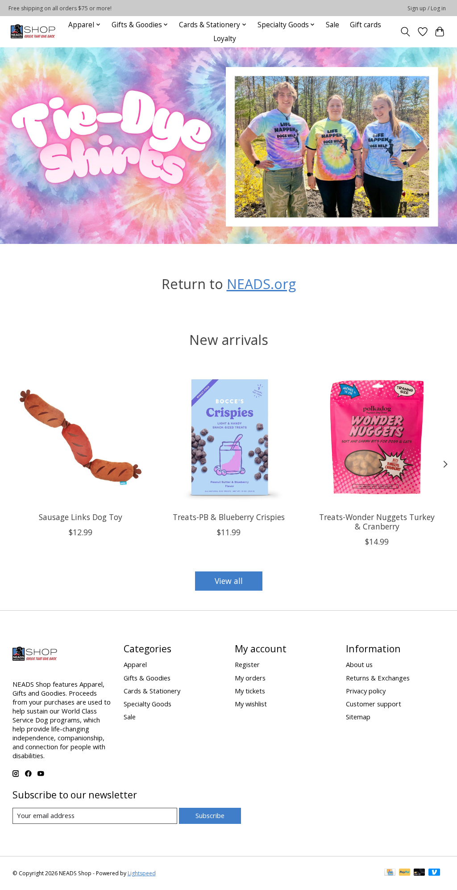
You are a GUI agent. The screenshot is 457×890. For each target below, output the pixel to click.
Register (247, 664)
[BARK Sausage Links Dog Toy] (80, 437)
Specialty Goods (147, 703)
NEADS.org (261, 283)
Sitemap (358, 716)
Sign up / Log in (426, 8)
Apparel (135, 664)
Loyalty (224, 38)
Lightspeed (142, 873)
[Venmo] (434, 873)
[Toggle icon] (405, 32)
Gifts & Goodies (147, 677)
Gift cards (365, 24)
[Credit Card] (389, 873)
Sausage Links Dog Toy (80, 517)
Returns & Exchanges (378, 677)
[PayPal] (405, 873)
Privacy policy (366, 690)
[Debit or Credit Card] (419, 873)
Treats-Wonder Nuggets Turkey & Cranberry (377, 522)
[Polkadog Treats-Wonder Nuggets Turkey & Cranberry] (377, 437)
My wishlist (251, 703)
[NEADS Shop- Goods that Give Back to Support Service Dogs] (33, 31)
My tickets (250, 690)
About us (359, 664)
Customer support (373, 703)
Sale (332, 24)
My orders (250, 677)
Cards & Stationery (152, 690)
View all (229, 580)
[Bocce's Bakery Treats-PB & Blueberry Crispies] (229, 437)
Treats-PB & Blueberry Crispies (229, 517)
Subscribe (209, 815)
